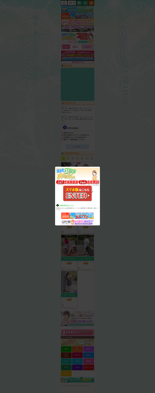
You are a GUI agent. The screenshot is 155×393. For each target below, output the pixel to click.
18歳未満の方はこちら (67, 205)
